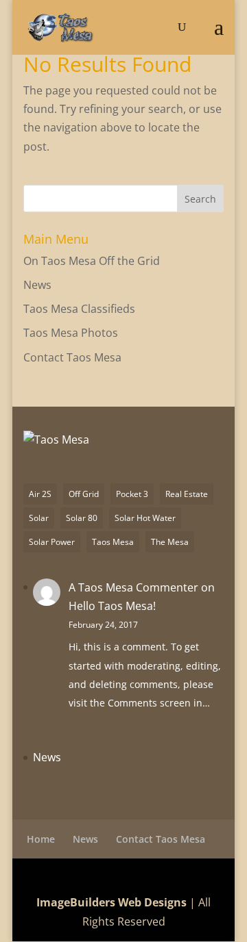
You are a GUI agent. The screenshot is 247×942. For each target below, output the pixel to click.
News (37, 284)
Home (41, 838)
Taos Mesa (113, 542)
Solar (39, 518)
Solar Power (52, 542)
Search (200, 198)
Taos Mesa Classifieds (79, 308)
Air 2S (40, 494)
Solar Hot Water (145, 518)
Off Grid (84, 494)
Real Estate (186, 494)
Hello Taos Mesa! (112, 605)
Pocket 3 (132, 494)
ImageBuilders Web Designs (111, 902)
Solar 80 (81, 518)
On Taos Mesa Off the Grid (91, 260)
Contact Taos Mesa (72, 357)
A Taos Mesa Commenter (133, 587)
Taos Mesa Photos (70, 332)
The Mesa (170, 542)
